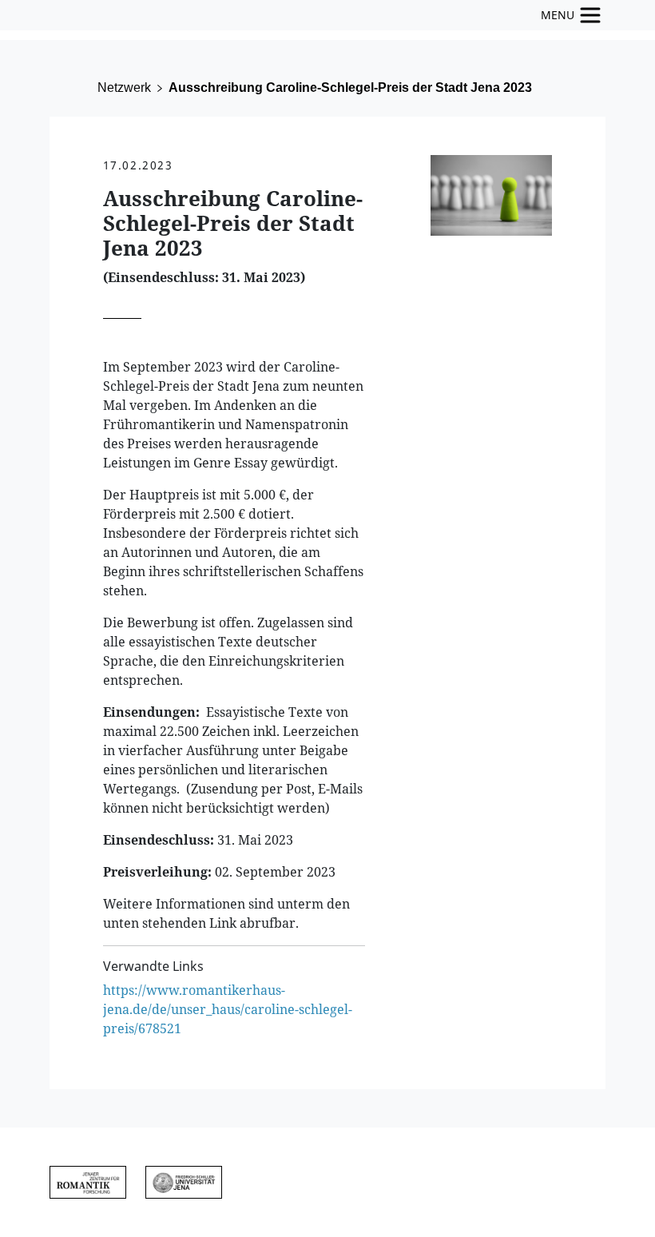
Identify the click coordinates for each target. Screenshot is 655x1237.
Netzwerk (124, 87)
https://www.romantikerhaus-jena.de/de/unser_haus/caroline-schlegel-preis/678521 (227, 1009)
